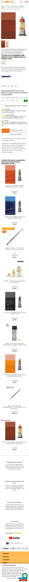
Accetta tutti (23, 578)
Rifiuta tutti (23, 580)
